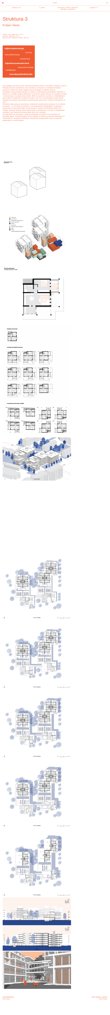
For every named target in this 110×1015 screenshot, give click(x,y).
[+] (19, 46)
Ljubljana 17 (93, 7)
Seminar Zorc (16, 7)
